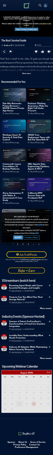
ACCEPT (18, 237)
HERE (40, 225)
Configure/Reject (31, 237)
